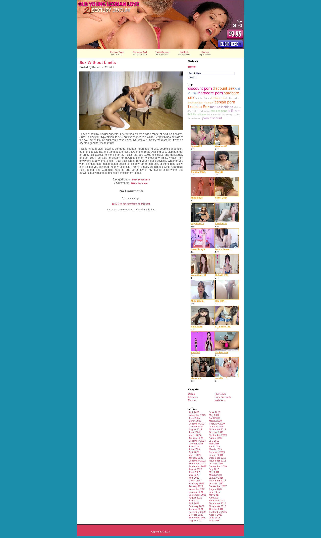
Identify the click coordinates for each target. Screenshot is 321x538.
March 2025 (195, 420)
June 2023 (194, 449)
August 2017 (215, 489)
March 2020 (215, 420)
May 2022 (194, 475)
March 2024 (195, 435)
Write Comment (139, 183)
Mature (192, 400)
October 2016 (216, 509)
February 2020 (217, 423)
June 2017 (214, 492)
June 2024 (194, 432)
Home (192, 66)
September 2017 (218, 486)
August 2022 (195, 469)
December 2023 (197, 440)
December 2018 (217, 457)
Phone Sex (220, 394)
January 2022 (196, 486)
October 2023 (196, 443)
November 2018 (217, 460)
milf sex (201, 114)
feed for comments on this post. (131, 203)
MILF (196, 111)
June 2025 (194, 418)
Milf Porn (234, 110)
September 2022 (197, 466)
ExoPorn (205, 52)
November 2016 (217, 506)
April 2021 (194, 503)
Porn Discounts (141, 179)
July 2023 (194, 446)
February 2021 (196, 506)
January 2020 (216, 426)
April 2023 (194, 452)
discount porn (200, 88)
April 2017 (214, 497)
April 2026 (194, 412)
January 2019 (216, 455)
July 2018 (214, 469)
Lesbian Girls (218, 98)
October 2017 (216, 483)
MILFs (192, 114)
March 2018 (215, 475)
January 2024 (196, 438)
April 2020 (214, 418)
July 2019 (214, 440)
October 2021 (196, 492)
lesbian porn (224, 102)
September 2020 (197, 517)
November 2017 (217, 480)
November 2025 (197, 415)
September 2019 (218, 435)
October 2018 (216, 463)
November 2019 (217, 429)
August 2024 (195, 429)
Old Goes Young (117, 52)
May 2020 (214, 415)
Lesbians (193, 397)
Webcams (220, 400)
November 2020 (197, 512)
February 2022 (196, 483)
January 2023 (196, 457)
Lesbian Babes (203, 98)
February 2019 (217, 452)
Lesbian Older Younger (200, 102)
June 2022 (194, 472)
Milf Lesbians (219, 110)
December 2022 (197, 460)
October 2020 (196, 514)
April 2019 (214, 446)
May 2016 (214, 520)
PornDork (184, 52)
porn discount (212, 118)
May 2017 (214, 494)
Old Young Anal (140, 52)
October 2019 (216, 432)
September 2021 (197, 494)
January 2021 (196, 509)
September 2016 (218, 512)
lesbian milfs (232, 98)
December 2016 (217, 503)
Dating (191, 394)
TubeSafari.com (162, 52)
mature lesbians (221, 107)
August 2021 (195, 497)
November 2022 (197, 463)
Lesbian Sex (198, 106)
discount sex (223, 88)
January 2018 (216, 477)
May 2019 (214, 443)
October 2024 (196, 426)
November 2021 (197, 489)
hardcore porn (210, 93)
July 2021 (194, 500)
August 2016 (215, 514)
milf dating (205, 111)
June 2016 (214, 517)
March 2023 (195, 455)
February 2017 (217, 500)
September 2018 (218, 466)
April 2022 (194, 477)
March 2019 (215, 449)
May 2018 (214, 472)
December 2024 (197, 423)
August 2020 (195, 520)
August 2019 (215, 438)
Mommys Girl (214, 114)
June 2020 (214, 412)
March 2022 (195, 480)
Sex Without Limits (97, 62)
